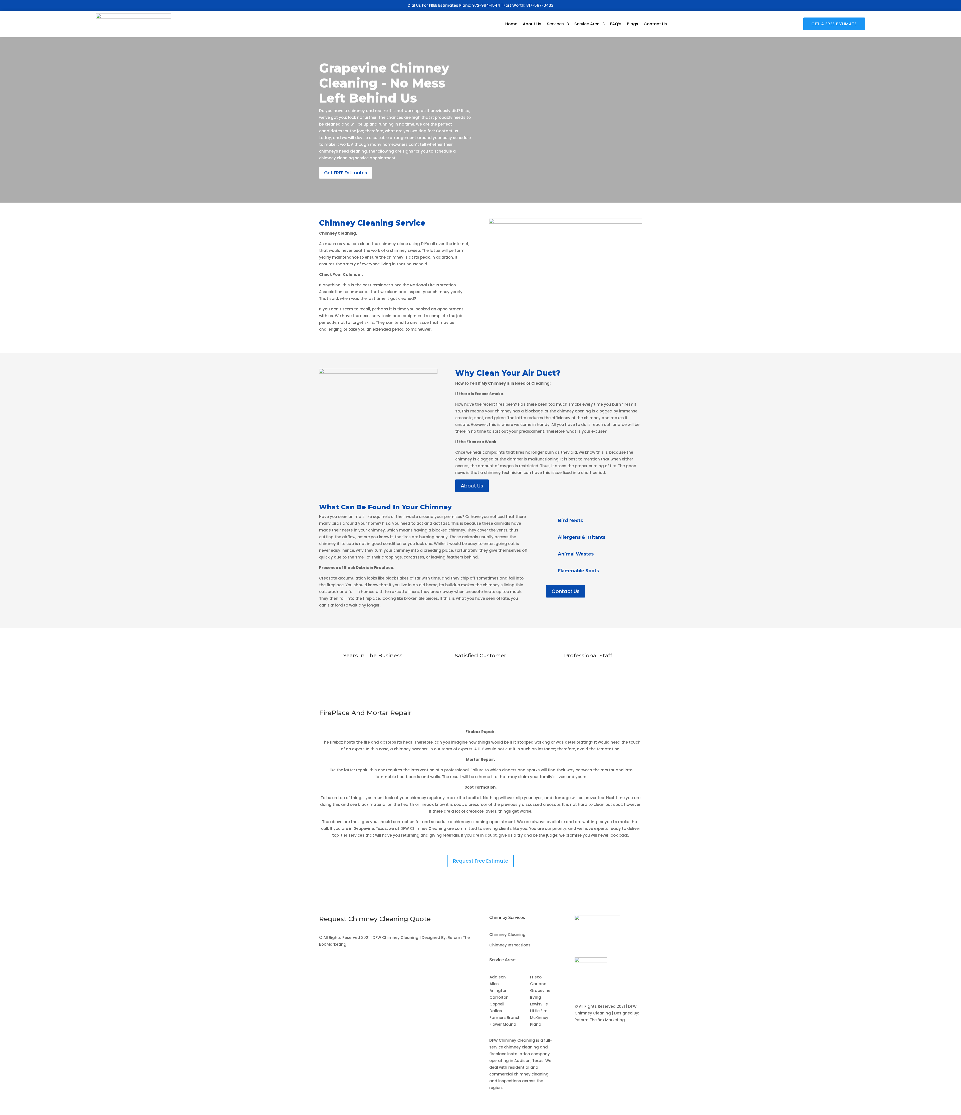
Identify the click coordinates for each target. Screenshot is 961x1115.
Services (555, 24)
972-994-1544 (486, 5)
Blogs (632, 24)
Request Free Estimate (480, 860)
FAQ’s (615, 24)
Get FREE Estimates (345, 173)
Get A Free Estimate (834, 24)
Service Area (587, 24)
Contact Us (655, 24)
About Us (532, 24)
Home (511, 24)
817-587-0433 (539, 5)
